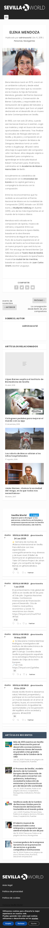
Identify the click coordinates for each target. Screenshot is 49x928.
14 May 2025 (20, 637)
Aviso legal (7, 885)
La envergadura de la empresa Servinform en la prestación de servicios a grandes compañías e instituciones (28, 846)
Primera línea (35, 812)
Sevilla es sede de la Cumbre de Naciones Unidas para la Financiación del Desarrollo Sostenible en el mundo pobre (28, 806)
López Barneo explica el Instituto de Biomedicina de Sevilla (24, 380)
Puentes (33, 761)
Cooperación (24, 761)
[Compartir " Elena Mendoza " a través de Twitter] (21, 287)
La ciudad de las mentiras (25, 259)
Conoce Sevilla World (12, 905)
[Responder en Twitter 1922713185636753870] (14, 674)
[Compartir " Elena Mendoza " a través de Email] (32, 287)
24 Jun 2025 (20, 538)
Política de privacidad (12, 891)
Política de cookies (11, 897)
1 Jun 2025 (19, 586)
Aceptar (8, 923)
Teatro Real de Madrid (32, 253)
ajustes (35, 918)
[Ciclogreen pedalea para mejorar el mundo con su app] (24, 401)
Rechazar (21, 923)
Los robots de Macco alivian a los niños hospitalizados (23, 454)
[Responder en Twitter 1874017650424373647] (14, 720)
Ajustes (34, 923)
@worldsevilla (36, 535)
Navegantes (29, 41)
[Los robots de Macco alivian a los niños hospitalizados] (24, 439)
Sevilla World (21, 535)
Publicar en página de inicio (25, 814)
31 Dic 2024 (19, 688)
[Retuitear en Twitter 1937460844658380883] (18, 572)
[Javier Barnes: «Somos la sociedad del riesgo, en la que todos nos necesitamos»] (24, 473)
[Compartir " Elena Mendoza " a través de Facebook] (16, 287)
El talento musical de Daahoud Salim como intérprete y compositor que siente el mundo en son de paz (28, 827)
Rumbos (33, 854)
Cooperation (33, 791)
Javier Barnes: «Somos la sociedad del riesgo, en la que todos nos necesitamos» (23, 491)
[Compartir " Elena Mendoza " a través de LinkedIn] (27, 287)
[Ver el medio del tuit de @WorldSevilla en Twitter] (14, 670)
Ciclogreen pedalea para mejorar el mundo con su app (24, 419)
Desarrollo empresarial (22, 856)
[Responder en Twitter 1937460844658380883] (14, 572)
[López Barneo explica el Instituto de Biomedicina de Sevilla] (24, 363)
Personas (18, 41)
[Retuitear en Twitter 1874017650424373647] (18, 720)
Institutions (28, 793)
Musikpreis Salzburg (22, 207)
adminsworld (25, 37)
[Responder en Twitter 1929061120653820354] (14, 623)
